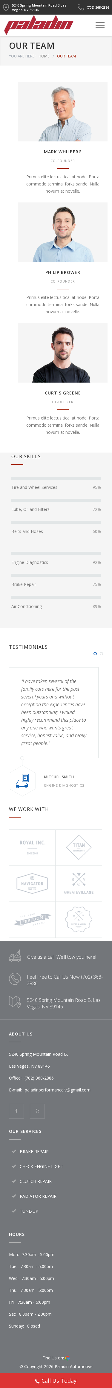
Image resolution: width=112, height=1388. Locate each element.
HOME (44, 56)
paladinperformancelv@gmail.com (57, 1090)
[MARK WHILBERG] (63, 111)
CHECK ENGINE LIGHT (41, 1166)
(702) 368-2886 (98, 7)
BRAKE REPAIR (34, 1151)
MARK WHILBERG (63, 152)
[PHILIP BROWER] (63, 232)
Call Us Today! (60, 1380)
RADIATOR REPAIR (38, 1196)
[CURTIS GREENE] (63, 353)
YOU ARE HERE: (22, 56)
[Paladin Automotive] (39, 32)
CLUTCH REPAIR (36, 1181)
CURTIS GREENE (63, 393)
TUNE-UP (29, 1211)
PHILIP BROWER (62, 272)
